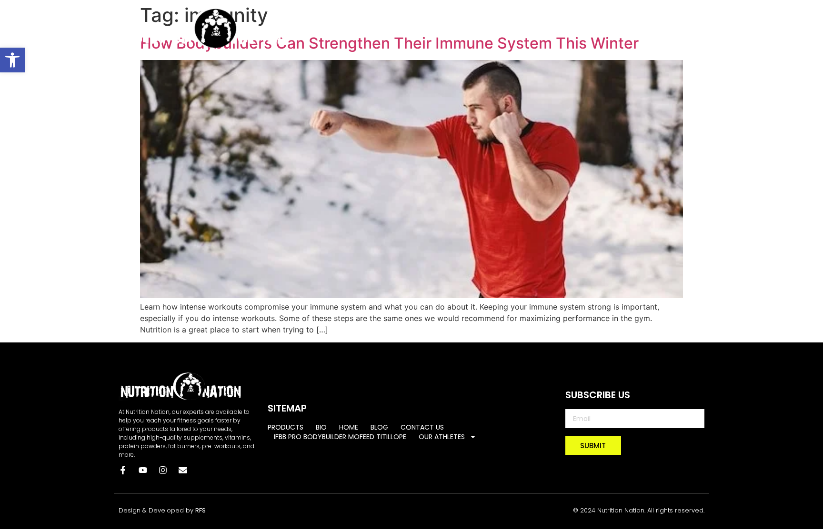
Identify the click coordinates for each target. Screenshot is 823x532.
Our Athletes (670, 38)
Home (413, 15)
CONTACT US (502, 15)
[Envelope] (183, 470)
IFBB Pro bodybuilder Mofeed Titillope (622, 15)
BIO (378, 15)
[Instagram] (163, 470)
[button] (12, 60)
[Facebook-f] (123, 470)
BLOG (452, 15)
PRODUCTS (335, 15)
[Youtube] (143, 470)
